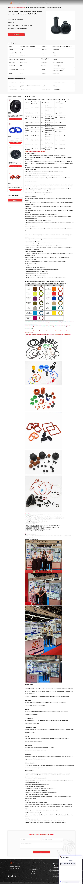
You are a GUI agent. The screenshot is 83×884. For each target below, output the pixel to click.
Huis (10, 7)
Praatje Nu (15, 34)
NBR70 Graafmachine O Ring (60, 822)
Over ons (38, 2)
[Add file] (60, 882)
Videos (31, 2)
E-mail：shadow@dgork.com (14, 868)
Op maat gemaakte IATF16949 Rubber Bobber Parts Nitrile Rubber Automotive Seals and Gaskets (15, 140)
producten (13, 7)
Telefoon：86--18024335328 (14, 866)
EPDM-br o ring (33, 822)
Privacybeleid (11, 882)
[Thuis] (12, 2)
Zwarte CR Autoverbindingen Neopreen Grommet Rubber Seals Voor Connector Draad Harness (15, 116)
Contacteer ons (46, 2)
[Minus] (80, 857)
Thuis (19, 2)
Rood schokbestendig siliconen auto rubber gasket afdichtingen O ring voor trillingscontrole (15, 187)
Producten (25, 2)
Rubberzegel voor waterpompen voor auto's (45, 822)
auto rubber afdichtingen (20, 7)
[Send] (80, 882)
